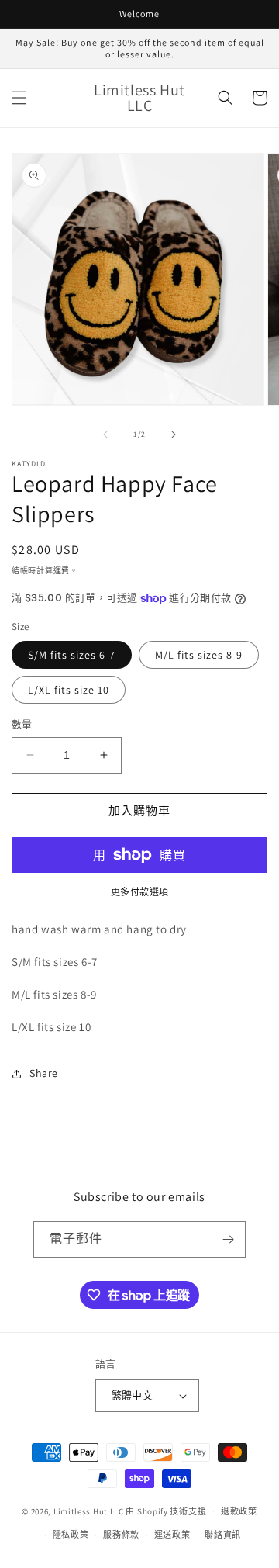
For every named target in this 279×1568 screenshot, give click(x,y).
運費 (61, 571)
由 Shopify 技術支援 (166, 1510)
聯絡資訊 (223, 1534)
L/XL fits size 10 (68, 690)
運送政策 (172, 1534)
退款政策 (239, 1511)
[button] (19, 98)
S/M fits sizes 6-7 (71, 655)
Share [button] (43, 1073)
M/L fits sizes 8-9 (199, 655)
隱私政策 (71, 1534)
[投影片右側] (174, 434)
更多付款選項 (140, 892)
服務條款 (121, 1534)
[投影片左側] (105, 434)
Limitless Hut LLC (88, 1510)
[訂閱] (228, 1239)
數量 (22, 724)
